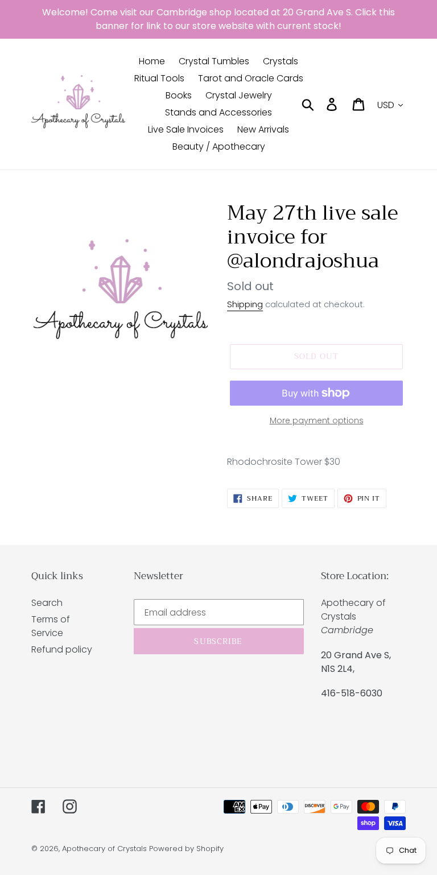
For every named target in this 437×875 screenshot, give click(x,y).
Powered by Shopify (186, 848)
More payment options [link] (317, 420)
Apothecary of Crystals (104, 848)
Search (47, 602)
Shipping (245, 304)
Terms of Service (50, 626)
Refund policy (61, 649)
